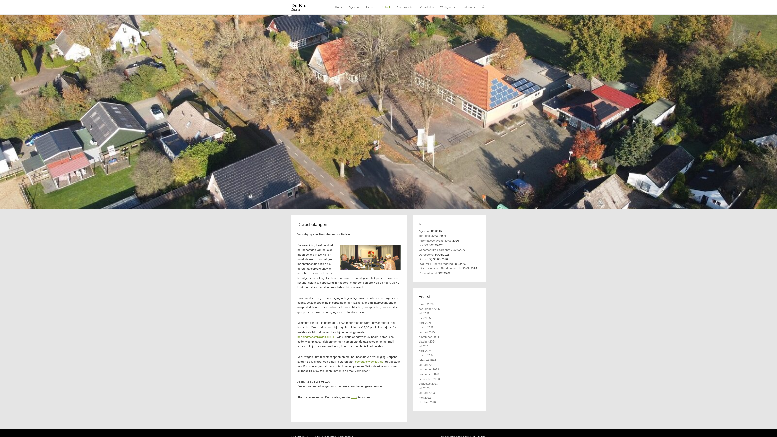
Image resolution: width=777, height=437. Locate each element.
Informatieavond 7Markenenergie (440, 268)
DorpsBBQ (425, 259)
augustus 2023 (428, 383)
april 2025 (425, 322)
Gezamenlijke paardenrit (434, 249)
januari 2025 (427, 332)
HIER (354, 397)
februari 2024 (427, 360)
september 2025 (429, 308)
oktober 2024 (427, 341)
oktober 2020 (427, 402)
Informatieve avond (431, 240)
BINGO (423, 245)
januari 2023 (427, 393)
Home (339, 7)
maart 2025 (426, 327)
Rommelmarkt (428, 273)
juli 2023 (424, 388)
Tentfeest (425, 235)
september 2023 (429, 379)
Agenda (354, 7)
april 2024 (425, 350)
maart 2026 (426, 304)
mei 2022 (425, 397)
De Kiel (299, 5)
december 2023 (429, 369)
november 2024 (429, 336)
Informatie (470, 7)
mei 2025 (425, 318)
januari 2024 (427, 364)
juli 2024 (424, 346)
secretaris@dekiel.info (369, 361)
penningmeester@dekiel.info (315, 336)
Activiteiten (427, 7)
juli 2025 (424, 313)
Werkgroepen (448, 7)
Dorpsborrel (426, 254)
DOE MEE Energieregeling (436, 263)
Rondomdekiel (405, 7)
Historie (370, 7)
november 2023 (429, 374)
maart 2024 (426, 355)
